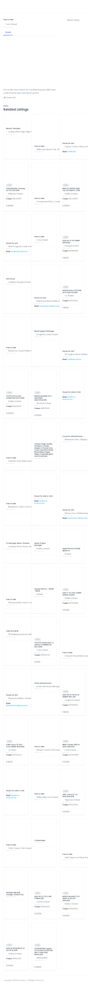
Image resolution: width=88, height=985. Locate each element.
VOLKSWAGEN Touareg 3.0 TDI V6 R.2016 (15, 189)
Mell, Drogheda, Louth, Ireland (21, 246)
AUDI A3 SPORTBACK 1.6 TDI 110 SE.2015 (15, 949)
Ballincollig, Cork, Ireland (47, 797)
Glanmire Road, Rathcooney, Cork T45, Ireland (28, 461)
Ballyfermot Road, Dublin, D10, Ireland (52, 301)
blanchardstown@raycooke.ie (50, 306)
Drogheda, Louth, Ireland (47, 334)
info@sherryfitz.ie (74, 359)
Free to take (39, 146)
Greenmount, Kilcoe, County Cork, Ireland (54, 201)
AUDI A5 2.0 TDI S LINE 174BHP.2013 (43, 897)
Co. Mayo (12, 750)
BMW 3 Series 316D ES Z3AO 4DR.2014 (71, 746)
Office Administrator (43, 683)
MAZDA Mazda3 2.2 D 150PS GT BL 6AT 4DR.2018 (71, 898)
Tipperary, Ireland (72, 800)
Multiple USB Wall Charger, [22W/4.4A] (15, 893)
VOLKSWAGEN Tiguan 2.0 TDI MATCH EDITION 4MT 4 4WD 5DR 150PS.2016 (43, 951)
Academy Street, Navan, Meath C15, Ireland (26, 546)
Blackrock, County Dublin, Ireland (22, 351)
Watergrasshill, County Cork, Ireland (23, 602)
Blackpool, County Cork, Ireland (21, 507)
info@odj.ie (71, 152)
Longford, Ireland (72, 700)
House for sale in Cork (71, 392)
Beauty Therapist (13, 128)
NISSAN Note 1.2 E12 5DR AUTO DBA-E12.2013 (71, 291)
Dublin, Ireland (14, 401)
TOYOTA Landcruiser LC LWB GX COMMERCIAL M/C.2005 (44, 645)
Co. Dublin (69, 295)
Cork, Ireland (11, 24)
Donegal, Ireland (72, 246)
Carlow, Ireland (42, 902)
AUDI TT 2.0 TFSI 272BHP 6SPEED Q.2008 (71, 594)
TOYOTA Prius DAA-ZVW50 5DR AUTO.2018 (15, 397)
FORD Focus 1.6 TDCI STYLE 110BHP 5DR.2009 (15, 746)
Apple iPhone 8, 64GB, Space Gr (71, 549)
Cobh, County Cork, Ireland (19, 848)
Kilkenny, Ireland (15, 194)
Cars (9, 185)
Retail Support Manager (44, 331)
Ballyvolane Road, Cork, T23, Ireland (51, 149)
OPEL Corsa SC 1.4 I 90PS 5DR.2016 (70, 795)
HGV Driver (10, 279)
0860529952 (41, 958)
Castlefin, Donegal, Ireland (19, 282)
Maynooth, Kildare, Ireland (19, 698)
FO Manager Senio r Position (18, 543)
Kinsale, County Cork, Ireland (48, 750)
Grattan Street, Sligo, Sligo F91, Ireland (24, 132)
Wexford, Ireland (43, 403)
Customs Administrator (72, 436)
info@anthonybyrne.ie (19, 251)
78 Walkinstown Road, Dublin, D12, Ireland (26, 634)
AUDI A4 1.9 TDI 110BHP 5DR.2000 (71, 241)
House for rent (68, 143)
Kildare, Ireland (71, 904)
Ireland (68, 554)
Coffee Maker (39, 840)
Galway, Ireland (14, 953)
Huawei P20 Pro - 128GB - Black (44, 590)
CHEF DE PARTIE (12, 631)
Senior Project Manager (40, 544)
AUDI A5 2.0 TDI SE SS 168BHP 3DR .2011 (70, 696)
